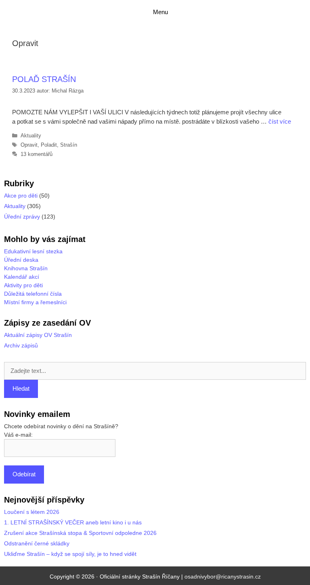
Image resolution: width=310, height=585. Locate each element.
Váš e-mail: (18, 434)
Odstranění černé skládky (36, 543)
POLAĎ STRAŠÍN (44, 79)
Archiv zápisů (21, 345)
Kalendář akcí (21, 277)
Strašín (68, 145)
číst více (279, 121)
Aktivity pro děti (23, 285)
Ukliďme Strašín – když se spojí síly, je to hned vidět (70, 554)
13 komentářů (36, 154)
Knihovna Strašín (26, 268)
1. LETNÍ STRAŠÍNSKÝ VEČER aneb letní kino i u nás (73, 522)
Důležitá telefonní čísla (33, 293)
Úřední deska (21, 260)
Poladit (49, 145)
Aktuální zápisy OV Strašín (38, 335)
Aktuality (31, 136)
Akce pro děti (21, 195)
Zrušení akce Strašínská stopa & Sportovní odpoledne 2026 (80, 533)
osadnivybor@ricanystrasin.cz (222, 576)
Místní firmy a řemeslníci (35, 302)
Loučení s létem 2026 (31, 512)
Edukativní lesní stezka (33, 251)
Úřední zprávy (22, 216)
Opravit (29, 145)
